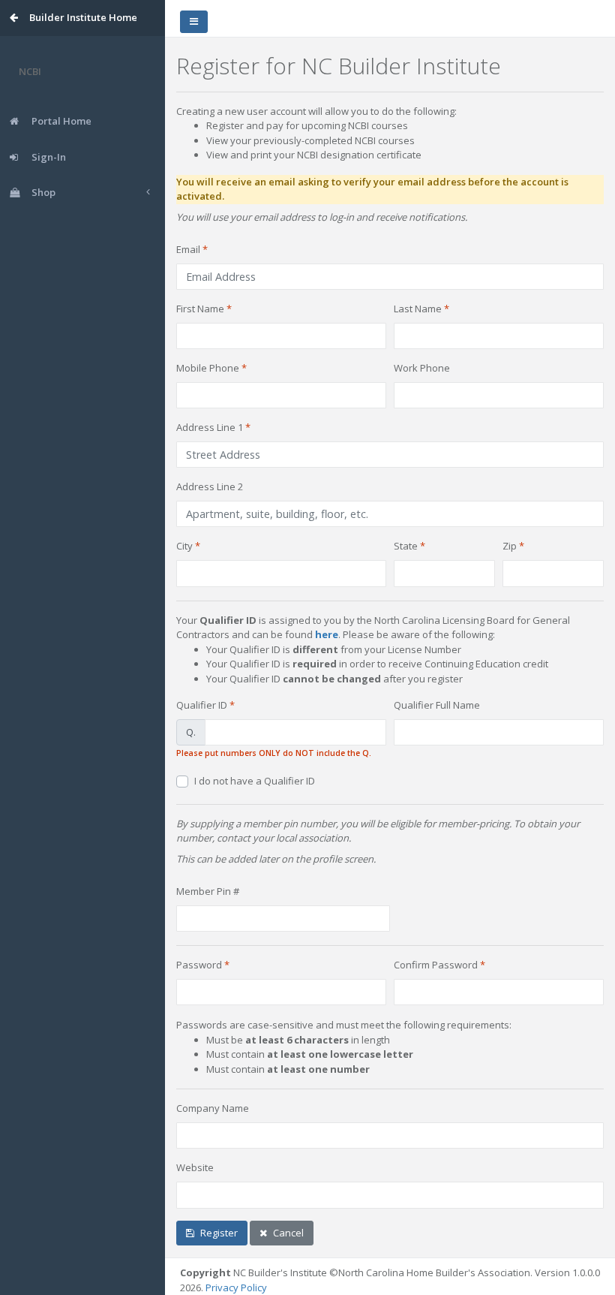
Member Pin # (207, 891)
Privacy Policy (236, 1287)
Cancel (288, 1232)
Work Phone (422, 368)
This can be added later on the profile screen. (276, 859)
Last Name (418, 308)
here (326, 634)
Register (219, 1232)
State (406, 546)
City (184, 546)
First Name (200, 308)
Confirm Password (436, 964)
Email (188, 249)
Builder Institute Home (83, 17)
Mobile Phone (207, 368)
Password (199, 964)
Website (195, 1167)
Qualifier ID (201, 705)
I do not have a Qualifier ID (254, 781)
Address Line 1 (209, 427)
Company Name (212, 1108)
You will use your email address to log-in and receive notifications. (321, 217)
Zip (509, 546)
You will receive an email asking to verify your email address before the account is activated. (372, 189)
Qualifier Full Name (437, 705)
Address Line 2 (209, 486)
